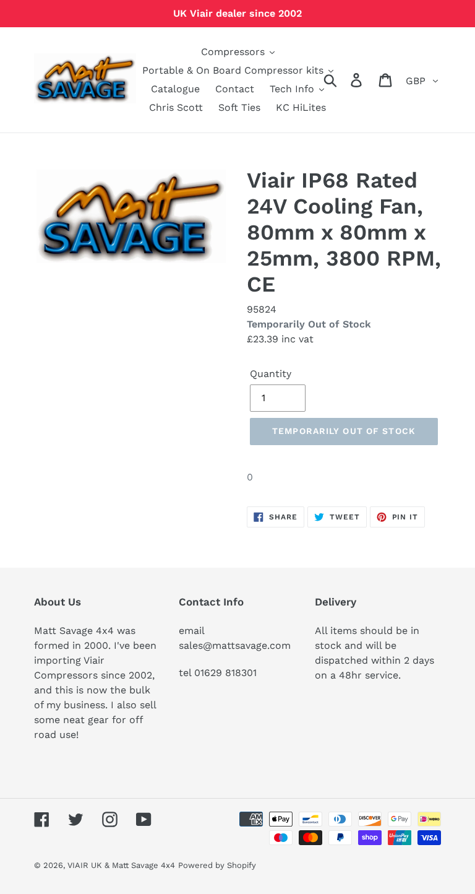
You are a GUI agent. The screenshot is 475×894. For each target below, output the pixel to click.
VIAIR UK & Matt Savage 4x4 (121, 865)
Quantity (270, 374)
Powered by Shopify (217, 865)
